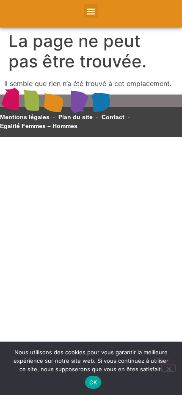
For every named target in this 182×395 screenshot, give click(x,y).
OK (93, 382)
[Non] (168, 368)
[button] (91, 11)
